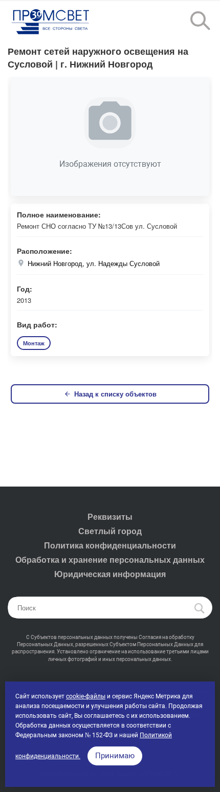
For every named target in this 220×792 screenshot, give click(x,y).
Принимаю (115, 755)
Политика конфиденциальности (110, 545)
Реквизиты (110, 516)
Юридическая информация (110, 574)
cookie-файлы (85, 696)
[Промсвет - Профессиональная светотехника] (51, 22)
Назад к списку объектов (115, 394)
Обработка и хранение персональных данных (110, 559)
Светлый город (110, 531)
